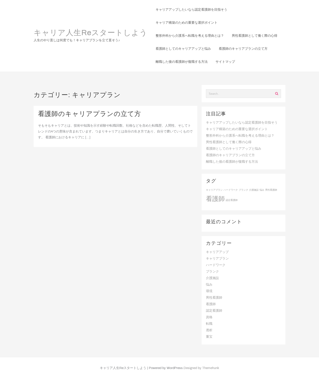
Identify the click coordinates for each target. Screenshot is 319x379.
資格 (209, 317)
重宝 (209, 336)
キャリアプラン (214, 190)
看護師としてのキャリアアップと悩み (233, 148)
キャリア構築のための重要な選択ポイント (237, 129)
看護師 (215, 199)
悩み (262, 190)
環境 (209, 291)
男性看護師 (271, 190)
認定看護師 (232, 200)
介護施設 (254, 190)
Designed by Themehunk (201, 368)
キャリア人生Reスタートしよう (90, 33)
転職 (209, 323)
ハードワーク (231, 190)
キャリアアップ (217, 252)
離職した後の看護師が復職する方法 (232, 161)
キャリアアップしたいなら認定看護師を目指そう (242, 122)
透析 (209, 330)
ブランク (243, 190)
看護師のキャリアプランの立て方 (89, 114)
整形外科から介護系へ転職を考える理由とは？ (240, 135)
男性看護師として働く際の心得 (229, 142)
